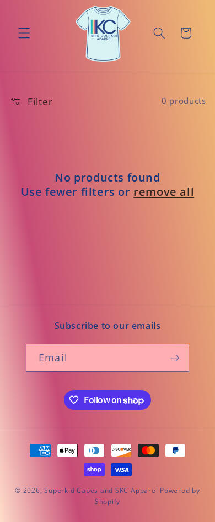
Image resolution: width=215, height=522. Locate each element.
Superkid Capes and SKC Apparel (101, 490)
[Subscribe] (175, 358)
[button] (24, 33)
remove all (163, 192)
